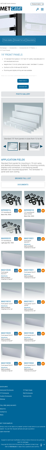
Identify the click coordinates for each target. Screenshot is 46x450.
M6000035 (6, 238)
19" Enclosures (4, 393)
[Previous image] (4, 146)
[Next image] (41, 146)
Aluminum (27, 244)
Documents (31, 40)
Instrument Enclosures (7, 390)
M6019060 (29, 363)
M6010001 (29, 238)
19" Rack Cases (27, 390)
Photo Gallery (8, 40)
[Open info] (41, 445)
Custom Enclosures (6, 396)
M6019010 (6, 301)
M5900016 (6, 210)
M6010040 (6, 270)
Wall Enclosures (28, 393)
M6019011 (29, 301)
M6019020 (6, 333)
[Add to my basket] (20, 210)
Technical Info (27, 396)
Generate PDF (23, 87)
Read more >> (23, 81)
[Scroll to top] (34, 445)
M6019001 (29, 270)
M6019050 (6, 363)
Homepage (3, 48)
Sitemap (2, 399)
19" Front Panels (5, 50)
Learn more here (5, 431)
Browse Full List (19, 40)
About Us (3, 409)
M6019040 (29, 333)
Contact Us (3, 412)
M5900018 (29, 210)
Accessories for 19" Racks (27, 48)
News (1, 415)
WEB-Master (13, 446)
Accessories (13, 48)
